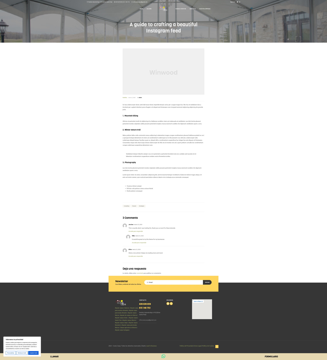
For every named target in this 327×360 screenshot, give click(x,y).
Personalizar (10, 353)
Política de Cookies (208, 346)
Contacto (193, 9)
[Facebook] (167, 303)
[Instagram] (171, 303)
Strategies (141, 206)
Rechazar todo (22, 353)
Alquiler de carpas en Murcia (128, 315)
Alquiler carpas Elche (121, 318)
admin (140, 97)
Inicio (141, 9)
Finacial (134, 206)
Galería (149, 9)
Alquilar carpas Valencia (122, 308)
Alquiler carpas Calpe (121, 323)
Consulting (126, 206)
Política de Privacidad (186, 346)
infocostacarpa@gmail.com (147, 320)
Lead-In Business (151, 346)
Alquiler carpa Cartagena (122, 330)
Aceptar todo (33, 353)
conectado (140, 273)
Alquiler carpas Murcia (129, 320)
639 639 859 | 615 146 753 (123, 2)
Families (125, 97)
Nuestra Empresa (204, 9)
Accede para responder (136, 231)
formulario (271, 356)
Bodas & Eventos (181, 9)
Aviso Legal (197, 346)
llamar (54, 356)
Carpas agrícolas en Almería (128, 327)
